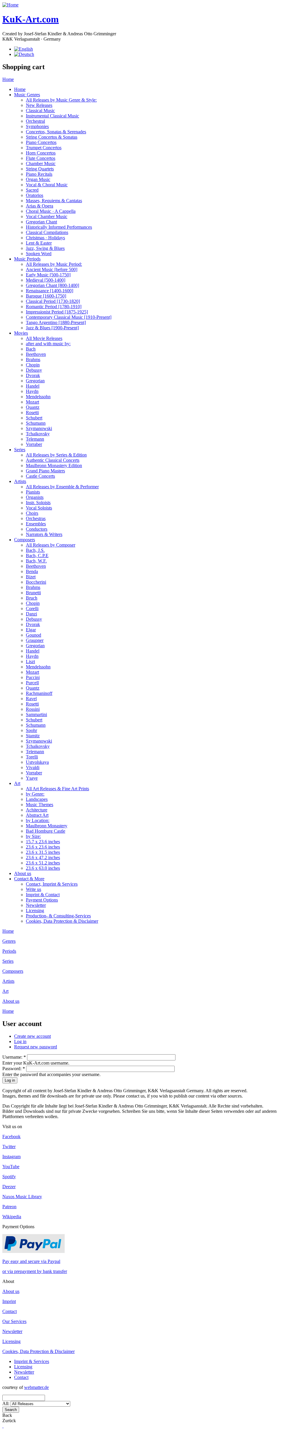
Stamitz (33, 735)
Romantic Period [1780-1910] (53, 306)
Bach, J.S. (35, 550)
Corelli (32, 608)
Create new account (32, 1036)
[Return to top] (3, 1425)
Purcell (32, 682)
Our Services (14, 1321)
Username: (14, 1057)
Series (19, 449)
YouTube (10, 1166)
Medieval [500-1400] (45, 280)
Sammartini (36, 714)
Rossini (33, 709)
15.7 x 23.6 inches (43, 841)
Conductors (36, 529)
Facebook (11, 1136)
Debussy (34, 370)
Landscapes (37, 799)
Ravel (31, 698)
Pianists (33, 491)
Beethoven (36, 354)
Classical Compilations (47, 232)
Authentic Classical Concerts (52, 460)
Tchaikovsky (38, 433)
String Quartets (40, 168)
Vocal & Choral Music (47, 184)
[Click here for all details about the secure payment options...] (33, 1251)
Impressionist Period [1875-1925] (57, 311)
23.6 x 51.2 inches (43, 862)
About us (22, 873)
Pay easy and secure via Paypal (31, 1261)
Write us (33, 889)
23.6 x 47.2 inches (43, 857)
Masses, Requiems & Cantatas (54, 200)
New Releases (39, 105)
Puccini (33, 677)
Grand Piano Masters (45, 470)
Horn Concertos (41, 152)
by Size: (33, 836)
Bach (31, 348)
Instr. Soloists (38, 502)
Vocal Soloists (39, 507)
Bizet (31, 576)
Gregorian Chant (41, 221)
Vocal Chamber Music (46, 216)
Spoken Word (38, 253)
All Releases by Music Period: (54, 264)
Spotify (9, 1176)
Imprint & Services (31, 1361)
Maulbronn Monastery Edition (54, 465)
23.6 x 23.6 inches (43, 846)
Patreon (9, 1206)
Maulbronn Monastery (46, 825)
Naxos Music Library (22, 1196)
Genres (9, 941)
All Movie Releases (44, 338)
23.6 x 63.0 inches (43, 868)
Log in (20, 1041)
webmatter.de (36, 1387)
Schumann (36, 423)
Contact (9, 1311)
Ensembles (36, 523)
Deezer (9, 1186)
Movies (21, 333)
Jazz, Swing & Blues (45, 248)
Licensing (35, 910)
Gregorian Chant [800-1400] (52, 285)
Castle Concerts (40, 476)
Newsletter (36, 905)
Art (17, 783)
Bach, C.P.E (37, 555)
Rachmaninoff (39, 693)
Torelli (32, 756)
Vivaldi (32, 767)
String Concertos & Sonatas (51, 137)
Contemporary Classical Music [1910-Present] (68, 317)
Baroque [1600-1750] (46, 295)
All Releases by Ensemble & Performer (62, 486)
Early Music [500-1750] (48, 274)
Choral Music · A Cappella (51, 211)
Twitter (9, 1146)
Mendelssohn (38, 396)
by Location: (37, 820)
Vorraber (34, 444)
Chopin (33, 364)
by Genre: (35, 793)
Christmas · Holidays (45, 237)
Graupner (35, 640)
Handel (32, 386)
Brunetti (33, 592)
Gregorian (35, 380)
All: (6, 1403)
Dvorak (33, 375)
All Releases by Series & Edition (56, 454)
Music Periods (27, 258)
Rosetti (32, 412)
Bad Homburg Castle (45, 831)
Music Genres (27, 94)
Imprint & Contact (43, 894)
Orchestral (35, 121)
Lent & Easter (39, 242)
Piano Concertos (41, 142)
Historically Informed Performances (59, 227)
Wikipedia (11, 1216)
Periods (9, 951)
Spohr (31, 730)
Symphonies (37, 126)
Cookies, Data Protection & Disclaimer (62, 921)
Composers (24, 539)
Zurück (9, 1420)
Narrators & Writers (44, 534)
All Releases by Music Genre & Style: (61, 99)
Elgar (31, 629)
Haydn (32, 391)
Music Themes (39, 804)
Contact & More (29, 878)
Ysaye (32, 778)
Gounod (33, 635)
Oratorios (34, 195)
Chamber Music (41, 163)
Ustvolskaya (37, 762)
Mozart (32, 401)
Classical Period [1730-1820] (53, 301)
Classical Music (40, 110)
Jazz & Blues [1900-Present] (52, 327)
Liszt (30, 661)
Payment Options (42, 899)
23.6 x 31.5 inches (43, 852)
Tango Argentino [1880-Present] (56, 322)
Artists (20, 481)
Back (7, 1415)
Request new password (35, 1046)
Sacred (32, 189)
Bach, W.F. (36, 560)
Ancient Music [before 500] (51, 269)
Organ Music (38, 179)
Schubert (34, 417)
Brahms (33, 359)
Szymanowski (39, 428)
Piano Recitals (39, 174)
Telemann (35, 438)
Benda (32, 571)
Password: (13, 1068)
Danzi (31, 613)
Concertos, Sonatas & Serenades (56, 131)
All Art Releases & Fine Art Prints (57, 788)
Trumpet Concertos (43, 147)
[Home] (10, 4)
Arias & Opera (39, 205)
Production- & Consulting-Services (58, 915)
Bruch (31, 597)
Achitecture (36, 809)
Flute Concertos (40, 158)
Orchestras (36, 518)
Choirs (32, 513)
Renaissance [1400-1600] (49, 290)
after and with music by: (48, 343)
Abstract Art (37, 815)
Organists (35, 497)
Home (8, 79)
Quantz (32, 407)
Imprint (9, 1301)
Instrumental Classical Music (52, 115)
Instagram (11, 1156)
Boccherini (36, 582)
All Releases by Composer (50, 544)
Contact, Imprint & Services (52, 884)
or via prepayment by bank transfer (34, 1271)
